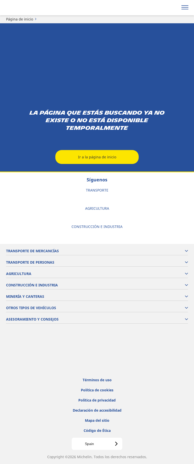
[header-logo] (24, 7)
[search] (173, 7)
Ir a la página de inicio (97, 157)
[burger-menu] (185, 7)
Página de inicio (19, 19)
